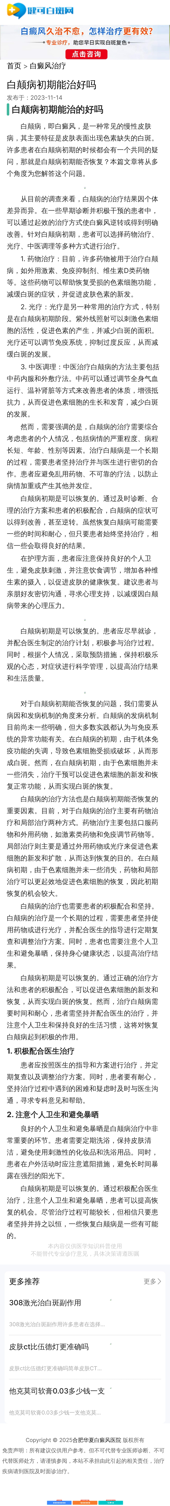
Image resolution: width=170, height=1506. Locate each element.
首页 (14, 65)
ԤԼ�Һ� (111, 1502)
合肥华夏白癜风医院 (97, 1440)
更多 (150, 1281)
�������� (59, 1502)
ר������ (85, 1502)
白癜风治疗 (48, 65)
